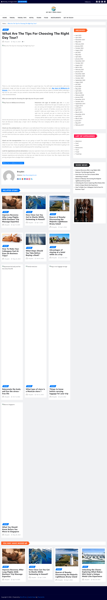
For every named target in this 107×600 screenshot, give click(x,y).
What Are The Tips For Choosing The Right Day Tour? (22, 23)
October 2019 (79, 101)
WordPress (23, 597)
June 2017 (78, 121)
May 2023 (78, 42)
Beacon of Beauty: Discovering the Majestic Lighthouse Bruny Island (59, 220)
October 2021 (79, 63)
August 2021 (79, 65)
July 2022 (78, 52)
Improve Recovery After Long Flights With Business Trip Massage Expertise (10, 218)
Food (46, 17)
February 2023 (79, 44)
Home (5, 17)
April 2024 (78, 37)
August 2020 (79, 82)
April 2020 (78, 91)
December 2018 (80, 114)
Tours (39, 17)
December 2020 (80, 74)
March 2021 (78, 67)
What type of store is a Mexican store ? (35, 390)
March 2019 (78, 112)
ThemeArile (41, 597)
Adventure (78, 141)
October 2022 (79, 48)
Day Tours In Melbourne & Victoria (14, 163)
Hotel (31, 17)
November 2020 (80, 76)
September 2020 (80, 80)
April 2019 (78, 110)
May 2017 (78, 123)
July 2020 (78, 84)
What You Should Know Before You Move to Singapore (10, 529)
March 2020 (78, 93)
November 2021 (80, 61)
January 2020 (79, 97)
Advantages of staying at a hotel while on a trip (57, 252)
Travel (12, 17)
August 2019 (79, 106)
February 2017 (79, 125)
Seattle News (32, 597)
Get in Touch (68, 17)
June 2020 (78, 86)
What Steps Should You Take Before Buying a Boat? (34, 253)
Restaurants (56, 17)
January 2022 (79, 59)
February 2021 (79, 69)
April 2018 (78, 116)
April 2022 (78, 57)
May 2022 (78, 54)
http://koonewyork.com (30, 175)
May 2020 (78, 89)
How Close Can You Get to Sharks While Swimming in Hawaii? (35, 217)
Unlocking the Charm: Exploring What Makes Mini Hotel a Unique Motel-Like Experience (92, 573)
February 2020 (79, 95)
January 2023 (79, 46)
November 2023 (80, 39)
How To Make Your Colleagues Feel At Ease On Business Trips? (10, 252)
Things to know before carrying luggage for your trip (59, 391)
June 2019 (78, 108)
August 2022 (79, 50)
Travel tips (22, 17)
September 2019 (80, 104)
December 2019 (80, 99)
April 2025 (78, 35)
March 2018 (78, 118)
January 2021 (79, 71)
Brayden (7, 41)
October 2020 (79, 78)
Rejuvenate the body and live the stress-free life (11, 391)
